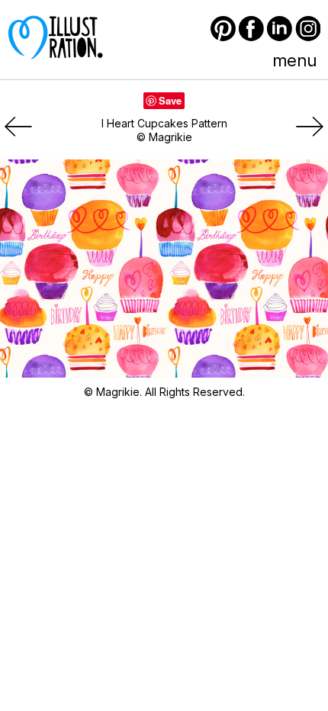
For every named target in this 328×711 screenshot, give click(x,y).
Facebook (251, 28)
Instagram (307, 28)
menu (294, 60)
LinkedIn (279, 28)
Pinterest (223, 28)
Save (170, 100)
